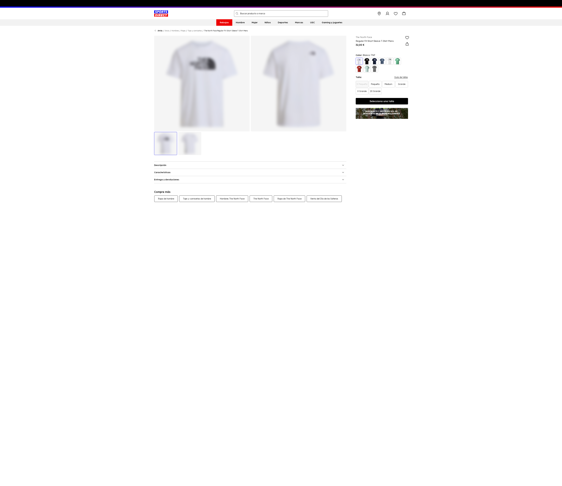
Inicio (167, 31)
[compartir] (407, 44)
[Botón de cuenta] (387, 13)
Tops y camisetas (195, 31)
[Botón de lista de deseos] (396, 13)
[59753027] (359, 61)
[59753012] (359, 68)
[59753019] (374, 61)
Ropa (183, 31)
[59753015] (397, 61)
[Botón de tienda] (379, 13)
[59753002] (374, 68)
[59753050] (366, 68)
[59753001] (389, 61)
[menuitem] (224, 22)
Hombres (175, 31)
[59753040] (366, 61)
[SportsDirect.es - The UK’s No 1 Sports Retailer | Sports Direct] (161, 13)
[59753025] (382, 61)
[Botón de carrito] (404, 13)
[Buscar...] (237, 13)
